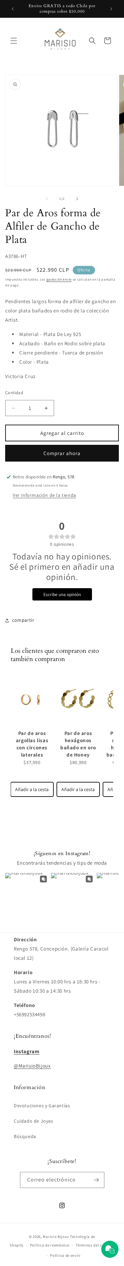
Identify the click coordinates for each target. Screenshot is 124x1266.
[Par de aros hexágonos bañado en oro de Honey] (78, 699)
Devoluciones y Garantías (42, 1105)
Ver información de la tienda (44, 495)
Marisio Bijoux (56, 1236)
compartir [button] (23, 620)
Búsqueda (25, 1136)
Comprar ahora (62, 453)
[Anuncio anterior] (12, 8)
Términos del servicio (95, 1245)
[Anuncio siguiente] (111, 8)
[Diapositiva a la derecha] (77, 198)
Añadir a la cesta (32, 789)
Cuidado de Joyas (33, 1121)
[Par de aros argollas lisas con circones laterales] (32, 699)
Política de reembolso (50, 1245)
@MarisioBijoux (32, 1065)
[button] (13, 40)
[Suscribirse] (96, 1180)
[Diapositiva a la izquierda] (46, 198)
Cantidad (14, 393)
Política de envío (65, 1255)
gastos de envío (59, 279)
